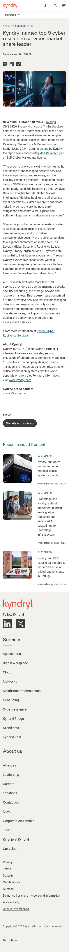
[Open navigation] (64, 5)
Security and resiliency (18, 26)
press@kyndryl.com (15, 393)
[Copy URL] (18, 64)
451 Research (49, 153)
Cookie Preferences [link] (16, 909)
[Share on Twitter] (5, 64)
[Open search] (55, 5)
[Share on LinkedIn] (12, 64)
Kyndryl (51, 122)
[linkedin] (7, 623)
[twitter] (20, 623)
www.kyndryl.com (20, 380)
